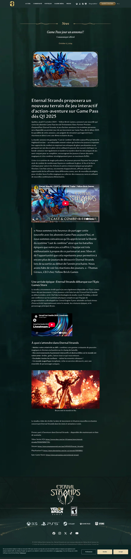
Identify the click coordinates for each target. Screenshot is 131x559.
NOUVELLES (48, 4)
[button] (107, 4)
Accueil (27, 4)
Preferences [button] (23, 553)
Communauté (37, 4)
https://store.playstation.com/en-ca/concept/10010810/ (63, 450)
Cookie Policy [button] (59, 551)
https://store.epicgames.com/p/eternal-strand (62, 455)
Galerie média (59, 4)
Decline (105, 551)
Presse (68, 4)
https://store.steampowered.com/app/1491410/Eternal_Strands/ (60, 446)
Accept (121, 551)
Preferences (88, 551)
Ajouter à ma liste (107, 4)
